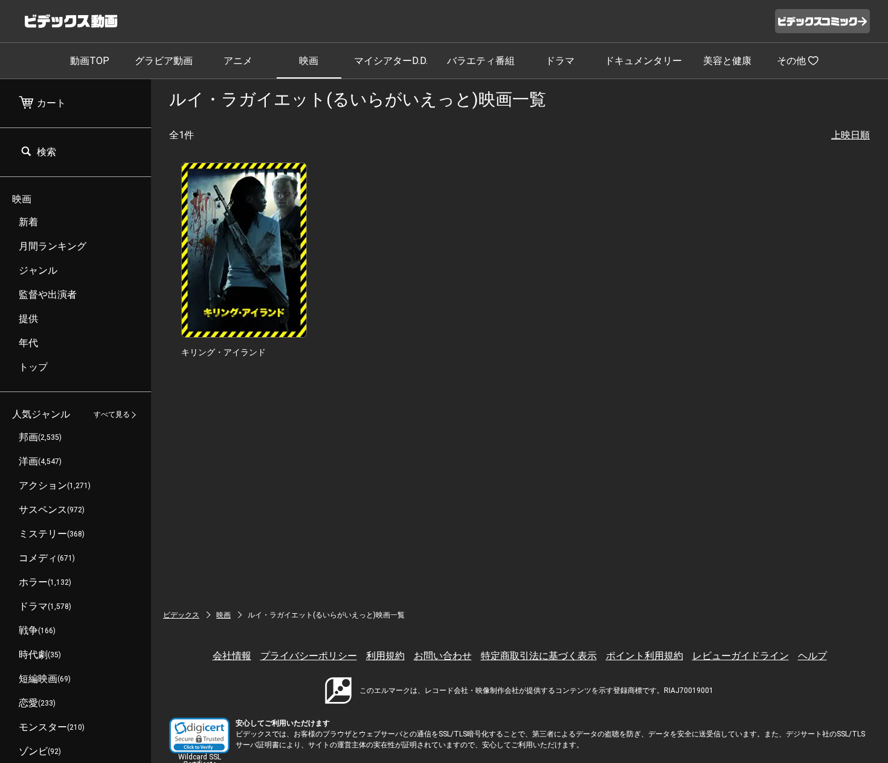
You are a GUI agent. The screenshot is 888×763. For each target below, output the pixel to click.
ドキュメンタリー (643, 60)
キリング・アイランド (223, 352)
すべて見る (112, 415)
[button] (199, 735)
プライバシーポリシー (308, 656)
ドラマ (559, 60)
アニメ (238, 60)
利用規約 (385, 656)
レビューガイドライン (740, 656)
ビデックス (181, 615)
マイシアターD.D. (391, 60)
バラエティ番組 (481, 60)
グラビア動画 (164, 60)
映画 (308, 60)
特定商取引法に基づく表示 (539, 656)
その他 (791, 60)
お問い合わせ (443, 656)
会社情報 (232, 656)
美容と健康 (727, 60)
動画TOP (89, 60)
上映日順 (850, 135)
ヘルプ (812, 656)
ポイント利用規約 (644, 656)
